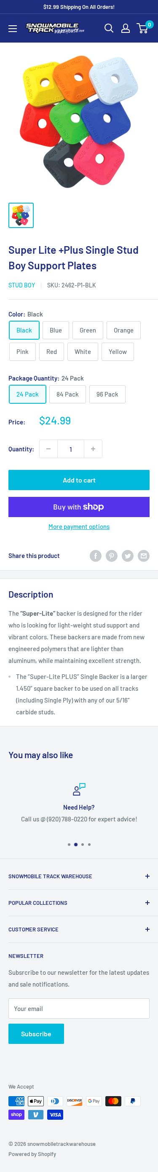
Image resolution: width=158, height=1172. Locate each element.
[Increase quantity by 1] (93, 449)
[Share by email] (144, 555)
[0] (142, 28)
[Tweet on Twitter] (128, 555)
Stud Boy (21, 285)
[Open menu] (12, 28)
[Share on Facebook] (96, 555)
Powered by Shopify (32, 1154)
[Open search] (109, 28)
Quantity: (21, 449)
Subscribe (36, 1034)
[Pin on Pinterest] (112, 555)
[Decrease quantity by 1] (48, 449)
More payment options (79, 526)
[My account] (125, 28)
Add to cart (79, 480)
